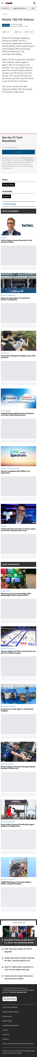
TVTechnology (17, 24)
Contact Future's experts (10, 1012)
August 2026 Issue (19, 8)
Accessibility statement (10, 1025)
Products (6, 25)
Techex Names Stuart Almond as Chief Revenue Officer (18, 977)
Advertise (5, 1039)
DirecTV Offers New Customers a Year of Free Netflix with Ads (18, 968)
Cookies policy (7, 1021)
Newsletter (31, 32)
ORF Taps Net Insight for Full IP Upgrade (18, 950)
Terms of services (26, 158)
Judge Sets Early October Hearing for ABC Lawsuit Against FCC (19, 959)
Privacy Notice (29, 160)
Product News (8, 185)
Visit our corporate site (18, 992)
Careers (5, 1030)
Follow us (20, 32)
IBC (33, 8)
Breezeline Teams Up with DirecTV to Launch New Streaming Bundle (19, 941)
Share (7, 32)
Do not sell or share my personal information (17, 1044)
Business (5, 14)
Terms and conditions (9, 1007)
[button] (2, 3)
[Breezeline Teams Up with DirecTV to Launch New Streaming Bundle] (18, 935)
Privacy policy (7, 1016)
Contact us (6, 1034)
